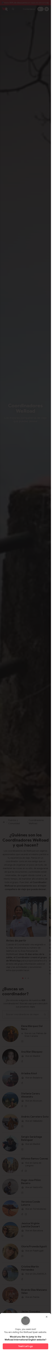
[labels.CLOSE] (46, 1316)
